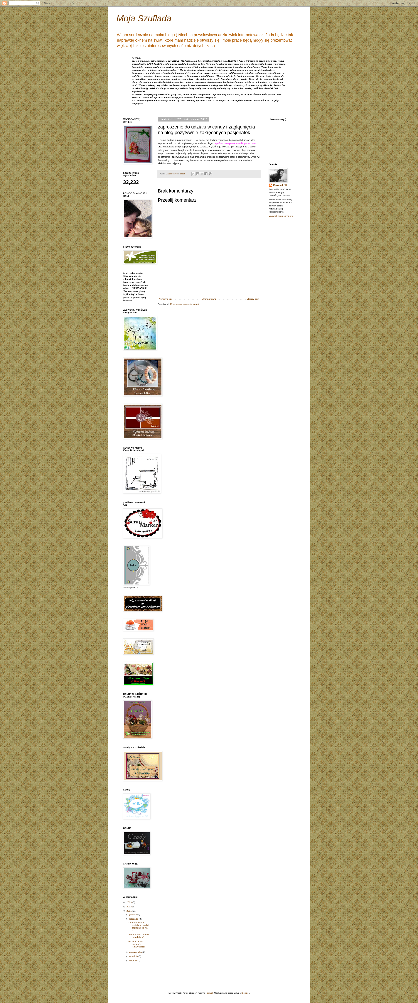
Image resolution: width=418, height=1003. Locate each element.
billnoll (210, 993)
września (133, 956)
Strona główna (209, 299)
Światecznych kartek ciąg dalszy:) (138, 935)
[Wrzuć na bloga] (198, 174)
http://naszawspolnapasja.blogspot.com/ (235, 143)
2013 (129, 902)
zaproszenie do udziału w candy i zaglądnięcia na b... (138, 926)
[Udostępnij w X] (202, 174)
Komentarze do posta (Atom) (184, 304)
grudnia (133, 914)
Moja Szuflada (143, 18)
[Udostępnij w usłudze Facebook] (206, 174)
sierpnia (133, 960)
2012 (129, 906)
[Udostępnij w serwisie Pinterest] (210, 174)
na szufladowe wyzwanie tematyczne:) (136, 944)
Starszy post (253, 299)
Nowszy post (165, 299)
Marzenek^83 (280, 185)
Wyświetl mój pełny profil (281, 216)
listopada (134, 919)
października (135, 952)
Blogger (245, 993)
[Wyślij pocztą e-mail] (193, 174)
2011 (129, 911)
